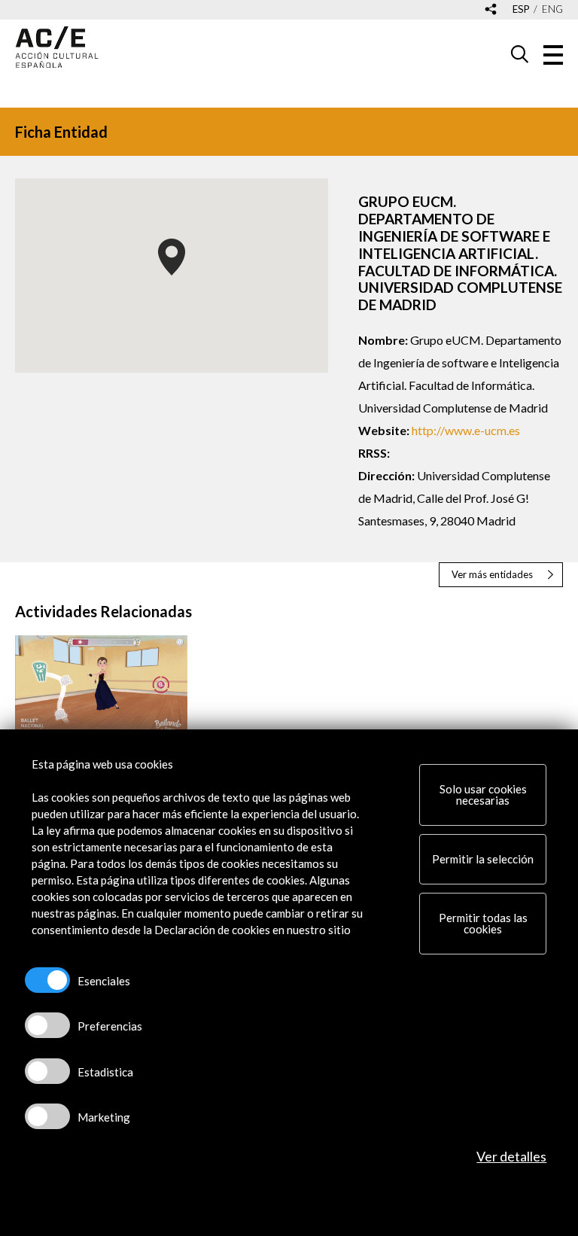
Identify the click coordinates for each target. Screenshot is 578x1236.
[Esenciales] (47, 980)
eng (552, 9)
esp (521, 9)
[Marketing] (47, 1116)
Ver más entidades (492, 574)
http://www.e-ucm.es (466, 430)
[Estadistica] (47, 1071)
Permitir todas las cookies (483, 923)
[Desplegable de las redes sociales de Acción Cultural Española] (490, 10)
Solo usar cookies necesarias (483, 794)
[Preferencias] (47, 1025)
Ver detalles (511, 1156)
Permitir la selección (483, 859)
